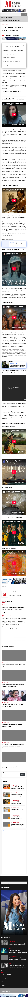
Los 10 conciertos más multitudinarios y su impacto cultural (18, 951)
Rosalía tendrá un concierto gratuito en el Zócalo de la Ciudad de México (12, 766)
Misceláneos (4, 604)
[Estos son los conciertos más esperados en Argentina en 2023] (14, 715)
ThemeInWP (7, 991)
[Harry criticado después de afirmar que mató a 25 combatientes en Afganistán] (14, 675)
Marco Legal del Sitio (5, 978)
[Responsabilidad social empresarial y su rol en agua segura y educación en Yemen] (6, 786)
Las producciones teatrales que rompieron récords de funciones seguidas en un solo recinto (16, 966)
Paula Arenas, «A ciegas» (9, 57)
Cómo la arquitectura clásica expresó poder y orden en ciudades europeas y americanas (18, 944)
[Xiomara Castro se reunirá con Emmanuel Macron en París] (14, 695)
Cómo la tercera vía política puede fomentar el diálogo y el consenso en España (17, 959)
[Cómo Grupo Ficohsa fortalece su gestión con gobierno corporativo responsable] (6, 816)
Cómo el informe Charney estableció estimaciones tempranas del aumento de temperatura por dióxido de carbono (17, 810)
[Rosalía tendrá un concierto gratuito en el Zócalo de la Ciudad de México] (14, 757)
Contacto (3, 985)
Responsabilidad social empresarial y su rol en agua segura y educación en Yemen (18, 787)
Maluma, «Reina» (7, 65)
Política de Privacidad (6, 974)
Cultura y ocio (5, 24)
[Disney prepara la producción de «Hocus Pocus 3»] (14, 655)
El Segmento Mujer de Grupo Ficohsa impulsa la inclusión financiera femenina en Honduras (18, 825)
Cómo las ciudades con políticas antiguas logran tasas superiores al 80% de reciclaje (18, 795)
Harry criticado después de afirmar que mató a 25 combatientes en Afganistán (13, 685)
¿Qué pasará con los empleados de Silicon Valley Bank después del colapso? (13, 610)
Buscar (4, 772)
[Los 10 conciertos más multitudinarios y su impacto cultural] (4, 950)
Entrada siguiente (6, 601)
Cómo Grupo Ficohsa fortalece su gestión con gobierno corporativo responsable (16, 817)
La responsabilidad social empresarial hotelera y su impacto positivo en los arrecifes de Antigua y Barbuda (17, 802)
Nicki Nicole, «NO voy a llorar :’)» (11, 61)
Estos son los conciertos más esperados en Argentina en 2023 (12, 725)
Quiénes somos (4, 981)
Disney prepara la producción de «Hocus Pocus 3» (13, 665)
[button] (22, 14)
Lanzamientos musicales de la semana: (13, 50)
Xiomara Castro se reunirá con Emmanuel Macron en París (12, 705)
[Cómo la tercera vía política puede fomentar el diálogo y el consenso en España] (4, 957)
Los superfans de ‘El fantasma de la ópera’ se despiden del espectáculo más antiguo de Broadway (13, 746)
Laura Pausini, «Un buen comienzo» (12, 54)
